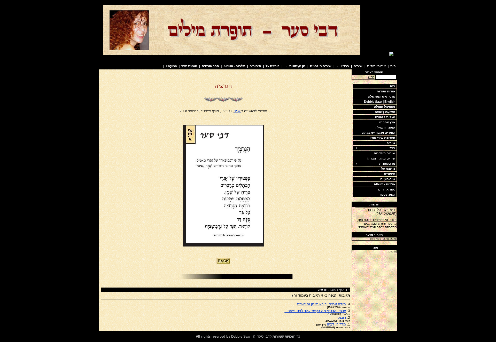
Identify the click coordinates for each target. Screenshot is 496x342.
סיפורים (255, 66)
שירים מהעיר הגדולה (380, 158)
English (171, 66)
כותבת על (273, 66)
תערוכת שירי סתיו (382, 138)
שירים (358, 66)
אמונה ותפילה (385, 127)
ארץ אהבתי (387, 122)
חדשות (374, 204)
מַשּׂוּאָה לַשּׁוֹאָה (385, 112)
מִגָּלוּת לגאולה (385, 117)
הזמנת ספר (189, 66)
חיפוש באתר (374, 72)
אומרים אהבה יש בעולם (378, 132)
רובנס (341, 317)
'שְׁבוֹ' (237, 111)
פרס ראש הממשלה (381, 96)
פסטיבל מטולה (384, 107)
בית (393, 66)
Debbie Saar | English (379, 102)
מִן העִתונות (387, 163)
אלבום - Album (234, 66)
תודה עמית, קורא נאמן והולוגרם (321, 304)
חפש (371, 77)
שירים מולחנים (320, 66)
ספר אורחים (210, 66)
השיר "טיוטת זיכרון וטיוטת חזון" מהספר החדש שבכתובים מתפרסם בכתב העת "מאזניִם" (377, 222)
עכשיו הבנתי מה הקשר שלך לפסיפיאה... (315, 311)
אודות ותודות (376, 66)
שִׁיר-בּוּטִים (387, 179)
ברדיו (391, 148)
